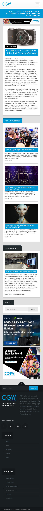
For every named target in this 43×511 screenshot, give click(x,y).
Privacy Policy (10, 482)
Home (7, 442)
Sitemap (8, 494)
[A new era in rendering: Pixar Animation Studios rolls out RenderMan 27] (21, 213)
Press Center (15, 11)
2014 (35, 11)
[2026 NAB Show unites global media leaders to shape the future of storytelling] (21, 137)
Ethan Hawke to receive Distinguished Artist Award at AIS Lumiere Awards (21, 188)
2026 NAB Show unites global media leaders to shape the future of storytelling (20, 150)
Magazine (8, 449)
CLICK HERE (8, 294)
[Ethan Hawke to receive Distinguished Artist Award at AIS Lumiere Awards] (21, 175)
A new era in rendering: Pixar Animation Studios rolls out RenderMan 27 (20, 226)
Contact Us (9, 498)
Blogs (7, 457)
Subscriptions (10, 478)
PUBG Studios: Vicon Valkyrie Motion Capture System (21, 271)
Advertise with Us (11, 490)
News (27, 11)
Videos (8, 453)
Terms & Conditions (11, 486)
